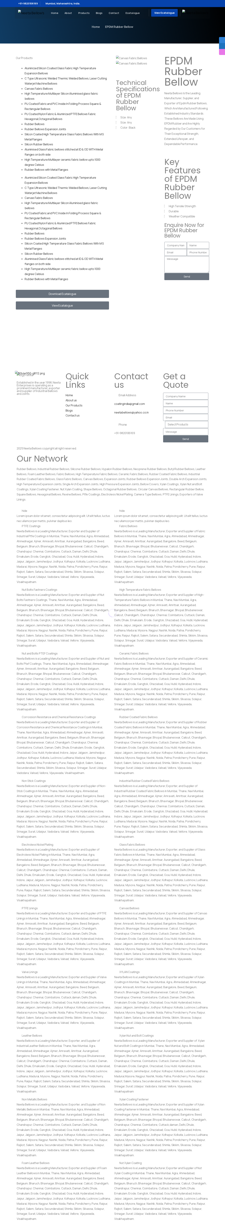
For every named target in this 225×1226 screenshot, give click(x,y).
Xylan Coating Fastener (134, 1099)
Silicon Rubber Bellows (39, 144)
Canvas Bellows (129, 908)
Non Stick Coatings (34, 781)
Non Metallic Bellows (34, 1099)
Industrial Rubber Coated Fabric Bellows (144, 781)
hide (24, 511)
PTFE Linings (30, 908)
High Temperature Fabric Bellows (140, 590)
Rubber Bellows (34, 124)
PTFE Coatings (31, 526)
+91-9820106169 (28, 3)
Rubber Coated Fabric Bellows (138, 717)
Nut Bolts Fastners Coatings (39, 590)
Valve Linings (30, 972)
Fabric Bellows (128, 526)
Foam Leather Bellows (36, 1163)
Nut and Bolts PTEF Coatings (40, 653)
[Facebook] (21, 403)
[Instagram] (30, 403)
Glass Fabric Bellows (132, 845)
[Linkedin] (39, 403)
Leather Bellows (32, 1035)
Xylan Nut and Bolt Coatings (136, 1035)
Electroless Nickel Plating (37, 845)
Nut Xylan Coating (130, 1163)
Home (96, 27)
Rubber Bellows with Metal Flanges (46, 170)
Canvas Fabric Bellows (39, 89)
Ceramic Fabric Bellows (134, 653)
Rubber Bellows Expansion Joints (45, 129)
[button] (138, 68)
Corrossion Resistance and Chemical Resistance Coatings (59, 717)
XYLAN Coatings (129, 972)
